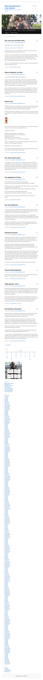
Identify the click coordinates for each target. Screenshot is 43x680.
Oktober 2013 (7, 578)
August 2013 (7, 581)
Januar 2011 (7, 618)
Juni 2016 (6, 540)
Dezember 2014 (7, 562)
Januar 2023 (7, 445)
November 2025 (7, 406)
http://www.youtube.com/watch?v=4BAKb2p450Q (14, 47)
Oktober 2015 (7, 550)
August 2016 (7, 538)
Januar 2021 (7, 474)
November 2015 (7, 548)
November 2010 (7, 620)
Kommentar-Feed (8, 670)
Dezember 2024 (7, 418)
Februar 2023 (7, 444)
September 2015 (7, 551)
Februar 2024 (7, 430)
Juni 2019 (6, 497)
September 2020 (7, 479)
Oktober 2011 (7, 607)
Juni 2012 (6, 598)
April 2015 (6, 557)
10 (37, 284)
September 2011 (7, 608)
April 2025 (6, 413)
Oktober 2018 (7, 507)
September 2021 (7, 465)
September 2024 (7, 422)
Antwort (19, 199)
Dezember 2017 (7, 519)
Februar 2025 (7, 416)
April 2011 (6, 614)
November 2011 (7, 606)
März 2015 (6, 558)
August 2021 (7, 466)
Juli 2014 (6, 568)
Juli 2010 (6, 625)
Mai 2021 (6, 469)
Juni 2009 (6, 641)
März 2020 (6, 486)
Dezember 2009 (7, 633)
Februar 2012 (7, 602)
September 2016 (7, 537)
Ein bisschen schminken (13, 309)
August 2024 (7, 423)
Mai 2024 (6, 426)
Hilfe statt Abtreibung (8, 387)
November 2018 (7, 505)
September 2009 (7, 637)
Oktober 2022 (7, 449)
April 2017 (6, 528)
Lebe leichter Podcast (8, 391)
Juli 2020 (6, 481)
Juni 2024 (6, 425)
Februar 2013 (7, 588)
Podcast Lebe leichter (13, 32)
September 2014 (7, 565)
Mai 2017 (6, 527)
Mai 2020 (6, 484)
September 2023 (7, 436)
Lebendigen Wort (19, 162)
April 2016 (6, 543)
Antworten (19, 67)
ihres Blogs (32, 291)
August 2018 (7, 509)
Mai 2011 (6, 613)
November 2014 (7, 563)
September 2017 (7, 522)
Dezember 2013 (7, 576)
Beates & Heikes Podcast (9, 383)
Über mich (19, 30)
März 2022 (6, 458)
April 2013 (6, 586)
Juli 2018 (6, 510)
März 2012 (6, 601)
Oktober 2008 (7, 650)
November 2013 (7, 577)
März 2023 (6, 443)
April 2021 (6, 471)
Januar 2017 (7, 532)
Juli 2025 (6, 411)
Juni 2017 (6, 526)
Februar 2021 (7, 473)
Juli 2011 (6, 611)
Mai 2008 (6, 656)
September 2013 (7, 580)
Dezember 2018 (7, 504)
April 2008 (6, 657)
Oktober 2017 (7, 521)
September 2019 (7, 493)
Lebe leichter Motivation (9, 390)
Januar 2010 (7, 632)
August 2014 (7, 566)
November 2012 (7, 592)
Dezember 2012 (7, 590)
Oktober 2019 (7, 492)
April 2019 (6, 499)
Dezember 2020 (7, 475)
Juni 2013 (6, 583)
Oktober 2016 (7, 535)
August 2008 (7, 653)
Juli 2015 (6, 553)
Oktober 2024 (7, 420)
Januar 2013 (7, 589)
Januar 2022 (7, 460)
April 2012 (6, 600)
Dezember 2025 (7, 405)
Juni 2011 (6, 612)
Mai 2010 (6, 627)
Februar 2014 (7, 574)
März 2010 (6, 630)
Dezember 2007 (7, 662)
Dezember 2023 (7, 432)
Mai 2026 (6, 399)
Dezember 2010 (7, 619)
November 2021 (7, 462)
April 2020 (6, 485)
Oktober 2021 (7, 463)
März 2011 (6, 616)
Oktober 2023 (7, 435)
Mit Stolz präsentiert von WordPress (21, 676)
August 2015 (7, 552)
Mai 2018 (6, 513)
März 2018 (6, 515)
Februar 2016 (7, 545)
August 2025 (7, 410)
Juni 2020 (6, 483)
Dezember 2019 (7, 490)
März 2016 (6, 544)
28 (34, 356)
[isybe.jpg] (6, 123)
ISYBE (17, 126)
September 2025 (7, 408)
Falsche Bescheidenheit (13, 270)
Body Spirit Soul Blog (8, 385)
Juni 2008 (6, 655)
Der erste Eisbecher (11, 205)
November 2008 (7, 649)
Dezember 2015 (7, 547)
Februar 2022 (7, 459)
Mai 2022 (6, 455)
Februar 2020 (7, 487)
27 (29, 356)
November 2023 (7, 434)
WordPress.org (7, 671)
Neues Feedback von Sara (13, 72)
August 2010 (7, 624)
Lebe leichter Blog (13, 67)
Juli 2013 (6, 582)
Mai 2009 (6, 642)
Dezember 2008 (7, 648)
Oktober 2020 (7, 478)
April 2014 (6, 571)
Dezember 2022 (7, 447)
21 (34, 355)
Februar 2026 (7, 402)
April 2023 (6, 442)
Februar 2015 (7, 559)
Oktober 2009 (7, 636)
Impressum (7, 32)
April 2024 (6, 428)
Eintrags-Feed (7, 669)
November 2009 (7, 635)
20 (29, 355)
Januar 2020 (7, 489)
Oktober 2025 (7, 407)
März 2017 (6, 529)
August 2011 (7, 610)
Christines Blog (7, 386)
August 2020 (7, 480)
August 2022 (7, 452)
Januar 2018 (7, 517)
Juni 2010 (6, 626)
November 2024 (7, 419)
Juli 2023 (6, 438)
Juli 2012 (6, 596)
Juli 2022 (6, 453)
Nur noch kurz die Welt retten (15, 40)
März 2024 (6, 429)
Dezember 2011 (7, 605)
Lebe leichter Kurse (8, 30)
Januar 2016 (7, 546)
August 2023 (7, 437)
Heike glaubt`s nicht (11, 284)
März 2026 (6, 401)
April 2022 (6, 456)
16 (11, 355)
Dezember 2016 (7, 533)
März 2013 (6, 587)
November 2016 (7, 534)
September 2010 (7, 623)
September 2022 (7, 450)
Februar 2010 (7, 631)
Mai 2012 (6, 599)
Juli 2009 (6, 639)
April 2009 (6, 643)
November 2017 (7, 520)
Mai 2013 (6, 584)
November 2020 (7, 477)
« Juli (11, 359)
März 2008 (6, 659)
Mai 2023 (6, 441)
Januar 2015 (7, 560)
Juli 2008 (6, 654)
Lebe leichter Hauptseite (9, 389)
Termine (24, 30)
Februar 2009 (7, 645)
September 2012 (7, 594)
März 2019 (6, 501)
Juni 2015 (6, 554)
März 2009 (6, 644)
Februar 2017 (7, 531)
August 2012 (7, 595)
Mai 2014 (6, 570)
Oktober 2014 (7, 564)
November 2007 (7, 663)
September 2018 (7, 508)
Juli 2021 (6, 467)
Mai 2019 (6, 498)
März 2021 (6, 472)
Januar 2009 (7, 647)
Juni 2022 (6, 454)
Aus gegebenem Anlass (13, 177)
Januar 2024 (7, 431)
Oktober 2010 (7, 622)
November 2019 (7, 491)
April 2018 (6, 514)
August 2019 (7, 495)
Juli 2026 (6, 396)
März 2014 (6, 572)
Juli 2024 (6, 424)
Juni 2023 (6, 440)
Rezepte (14, 30)
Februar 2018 (7, 516)
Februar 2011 (7, 617)
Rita (13, 301)
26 (25, 356)
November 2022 (7, 448)
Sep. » (30, 359)
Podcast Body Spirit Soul (31, 30)
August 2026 (7, 395)
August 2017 (7, 523)
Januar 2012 (7, 604)
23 (11, 356)
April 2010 (6, 629)
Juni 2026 (6, 398)
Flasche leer (9, 101)
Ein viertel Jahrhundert (12, 158)
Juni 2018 (6, 511)
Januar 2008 (7, 661)
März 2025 (6, 414)
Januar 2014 (7, 575)
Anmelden (6, 668)
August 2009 (7, 638)
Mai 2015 (6, 556)
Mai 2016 (6, 541)
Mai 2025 (6, 412)
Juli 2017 (6, 525)
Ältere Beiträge (7, 344)
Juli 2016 (6, 539)
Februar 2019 (7, 502)
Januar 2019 (7, 503)
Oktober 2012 (7, 593)
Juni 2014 (6, 569)
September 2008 (7, 651)
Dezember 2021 (7, 461)
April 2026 (6, 400)
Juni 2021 (6, 468)
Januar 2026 (7, 404)
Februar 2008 (7, 660)
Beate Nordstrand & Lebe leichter (13, 7)
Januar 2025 (7, 417)
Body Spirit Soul (7, 384)
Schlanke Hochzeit (11, 233)
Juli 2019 (6, 496)
